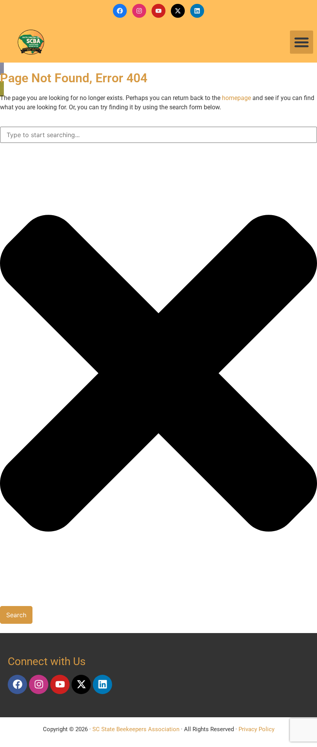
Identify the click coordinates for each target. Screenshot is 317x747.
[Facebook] (120, 11)
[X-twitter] (178, 11)
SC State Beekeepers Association (135, 729)
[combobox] (158, 135)
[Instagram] (139, 11)
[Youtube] (158, 11)
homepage (236, 98)
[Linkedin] (197, 11)
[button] (301, 42)
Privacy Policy (256, 729)
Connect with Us (46, 661)
